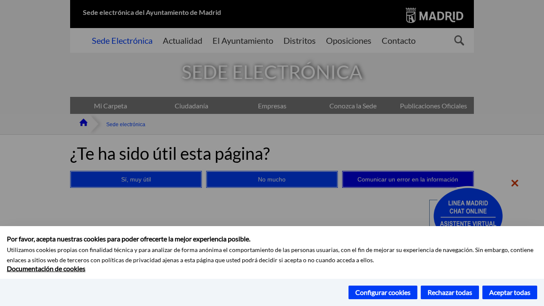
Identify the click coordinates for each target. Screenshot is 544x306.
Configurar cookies (383, 292)
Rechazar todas (450, 292)
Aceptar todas (509, 292)
